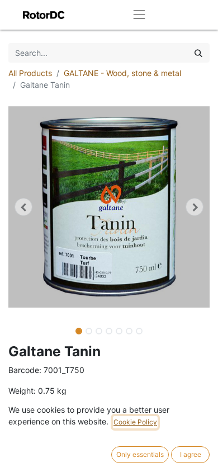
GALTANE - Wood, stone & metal (122, 73)
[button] (23, 207)
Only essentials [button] (140, 454)
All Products (30, 73)
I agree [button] (190, 454)
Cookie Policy (135, 422)
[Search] (198, 53)
